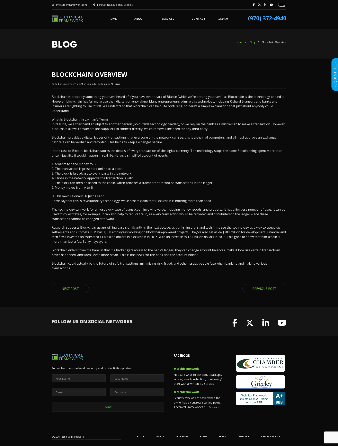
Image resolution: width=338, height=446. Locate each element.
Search (223, 19)
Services (168, 19)
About (139, 19)
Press (222, 436)
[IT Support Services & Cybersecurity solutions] (67, 21)
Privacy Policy (270, 436)
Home (113, 19)
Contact (198, 19)
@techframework (186, 368)
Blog (252, 42)
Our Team (182, 436)
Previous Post (264, 289)
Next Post (70, 289)
